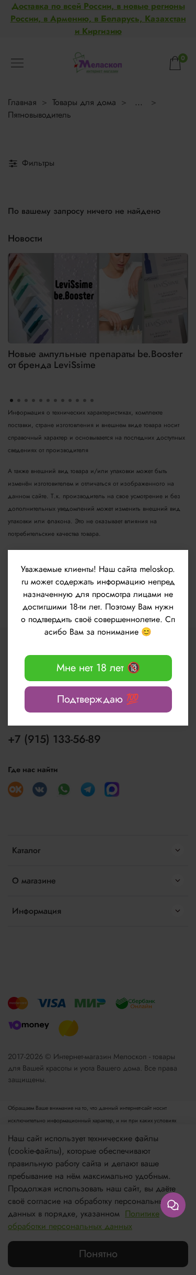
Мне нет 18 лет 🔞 (98, 667)
